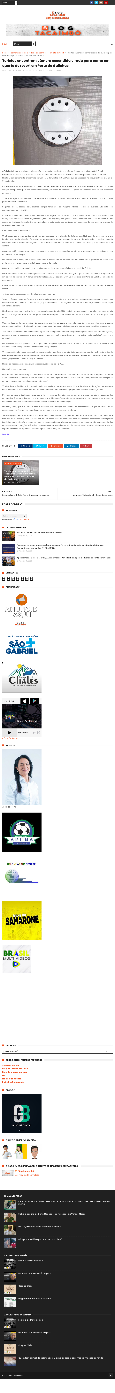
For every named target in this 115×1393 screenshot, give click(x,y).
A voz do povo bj (10, 1065)
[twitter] (96, 2)
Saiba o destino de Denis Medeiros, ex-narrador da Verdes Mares (51, 1214)
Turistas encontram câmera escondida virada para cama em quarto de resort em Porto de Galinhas (19, 475)
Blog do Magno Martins (14, 1072)
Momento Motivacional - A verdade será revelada (40, 532)
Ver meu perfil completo (27, 1175)
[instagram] (101, 2)
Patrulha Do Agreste (13, 1082)
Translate (24, 519)
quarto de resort (57, 53)
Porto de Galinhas (39, 53)
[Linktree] (111, 1)
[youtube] (106, 2)
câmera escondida (19, 53)
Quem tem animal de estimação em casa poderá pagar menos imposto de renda (60, 1358)
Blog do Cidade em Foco (15, 1068)
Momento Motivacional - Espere (34, 1273)
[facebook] (91, 2)
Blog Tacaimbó (26, 1171)
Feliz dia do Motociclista (30, 1260)
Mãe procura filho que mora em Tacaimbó (40, 1239)
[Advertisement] (23, 998)
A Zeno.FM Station (10, 738)
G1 (3, 1075)
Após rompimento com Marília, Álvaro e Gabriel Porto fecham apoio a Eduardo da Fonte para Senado (64, 558)
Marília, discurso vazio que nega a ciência (39, 1226)
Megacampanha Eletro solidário (34, 1298)
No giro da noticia (11, 1078)
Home (4, 44)
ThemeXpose (18, 1375)
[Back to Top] (111, 1375)
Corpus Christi (25, 1286)
